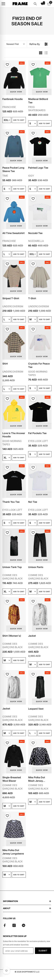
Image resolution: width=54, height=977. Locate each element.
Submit (43, 950)
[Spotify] (23, 925)
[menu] (3, 3)
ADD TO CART (18, 120)
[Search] (35, 4)
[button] (42, 3)
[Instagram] (14, 925)
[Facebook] (4, 925)
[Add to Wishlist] (7, 64)
